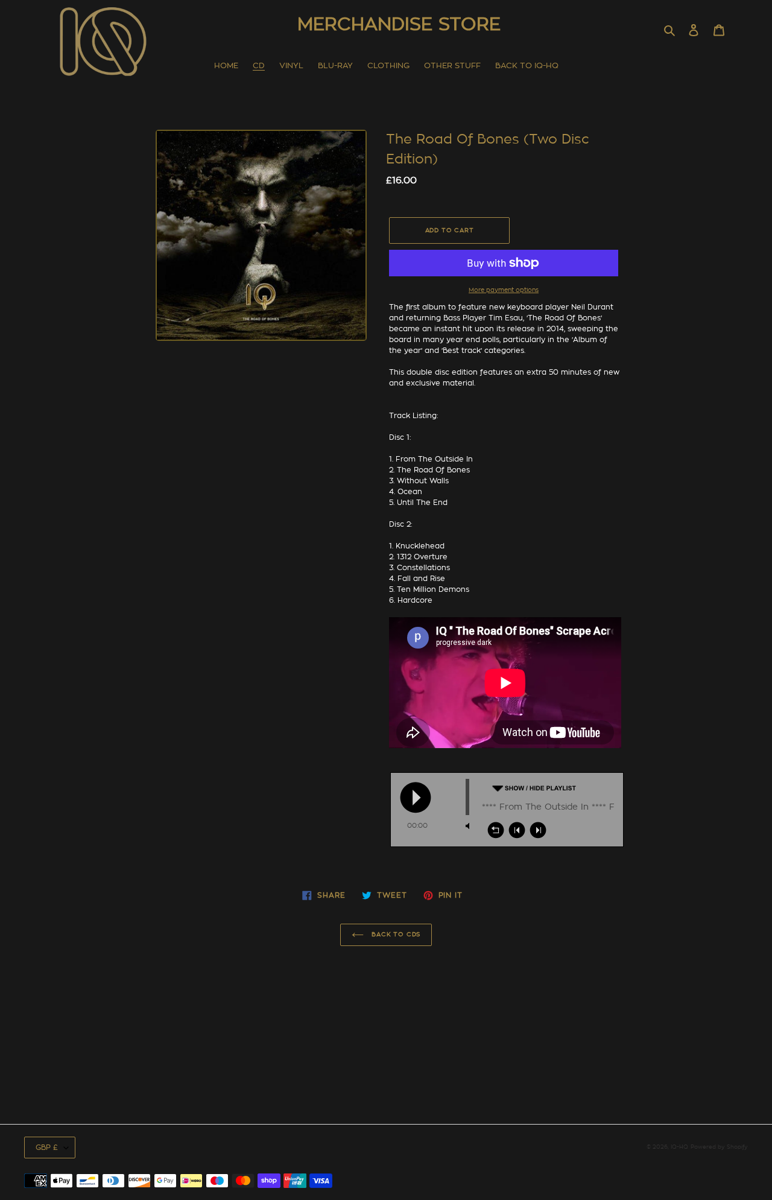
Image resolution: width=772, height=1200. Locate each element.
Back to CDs (395, 935)
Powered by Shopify (719, 1147)
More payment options (504, 290)
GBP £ (47, 1147)
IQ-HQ (679, 1147)
